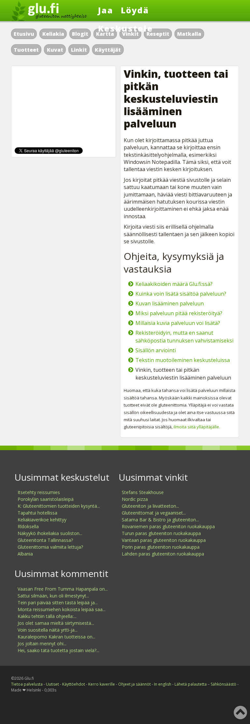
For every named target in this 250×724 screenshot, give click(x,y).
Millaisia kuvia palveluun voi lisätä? (177, 323)
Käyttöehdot (73, 684)
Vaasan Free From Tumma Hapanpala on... (63, 589)
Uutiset (52, 684)
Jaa (105, 10)
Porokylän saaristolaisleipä (46, 499)
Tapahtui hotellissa (37, 513)
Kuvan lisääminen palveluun (169, 303)
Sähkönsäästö (223, 684)
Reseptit (157, 33)
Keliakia (53, 33)
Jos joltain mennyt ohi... (42, 643)
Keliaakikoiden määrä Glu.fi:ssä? (174, 284)
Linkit (79, 49)
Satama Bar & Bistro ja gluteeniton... (160, 519)
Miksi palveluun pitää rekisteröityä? (178, 313)
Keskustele (125, 28)
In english (162, 684)
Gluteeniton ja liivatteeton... (150, 506)
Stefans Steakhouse (143, 492)
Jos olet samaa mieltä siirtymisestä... (56, 623)
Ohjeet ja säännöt (134, 684)
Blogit (80, 33)
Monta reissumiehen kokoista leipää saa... (61, 609)
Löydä (135, 10)
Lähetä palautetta (190, 684)
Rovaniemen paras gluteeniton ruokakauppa (168, 526)
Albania (25, 554)
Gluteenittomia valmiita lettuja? (50, 547)
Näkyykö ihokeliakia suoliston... (50, 533)
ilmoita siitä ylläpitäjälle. (197, 427)
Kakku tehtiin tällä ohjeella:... (47, 616)
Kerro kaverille (101, 684)
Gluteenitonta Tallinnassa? (45, 540)
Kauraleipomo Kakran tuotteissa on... (56, 637)
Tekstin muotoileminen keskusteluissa (182, 360)
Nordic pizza (135, 499)
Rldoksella (28, 526)
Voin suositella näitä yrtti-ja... (47, 630)
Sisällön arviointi (155, 350)
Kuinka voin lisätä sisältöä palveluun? (180, 293)
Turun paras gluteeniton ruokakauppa (161, 533)
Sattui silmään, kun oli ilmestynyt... (53, 596)
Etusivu (24, 33)
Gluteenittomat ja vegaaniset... (154, 513)
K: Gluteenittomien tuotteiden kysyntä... (59, 506)
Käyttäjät (108, 49)
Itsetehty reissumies (39, 492)
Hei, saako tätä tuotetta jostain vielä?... (58, 650)
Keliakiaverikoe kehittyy (42, 519)
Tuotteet (26, 49)
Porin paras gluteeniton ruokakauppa (161, 547)
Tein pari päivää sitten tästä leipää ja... (58, 602)
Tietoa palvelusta (27, 684)
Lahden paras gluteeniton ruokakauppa (163, 554)
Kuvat (55, 49)
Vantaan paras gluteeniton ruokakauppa (164, 540)
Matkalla (189, 33)
